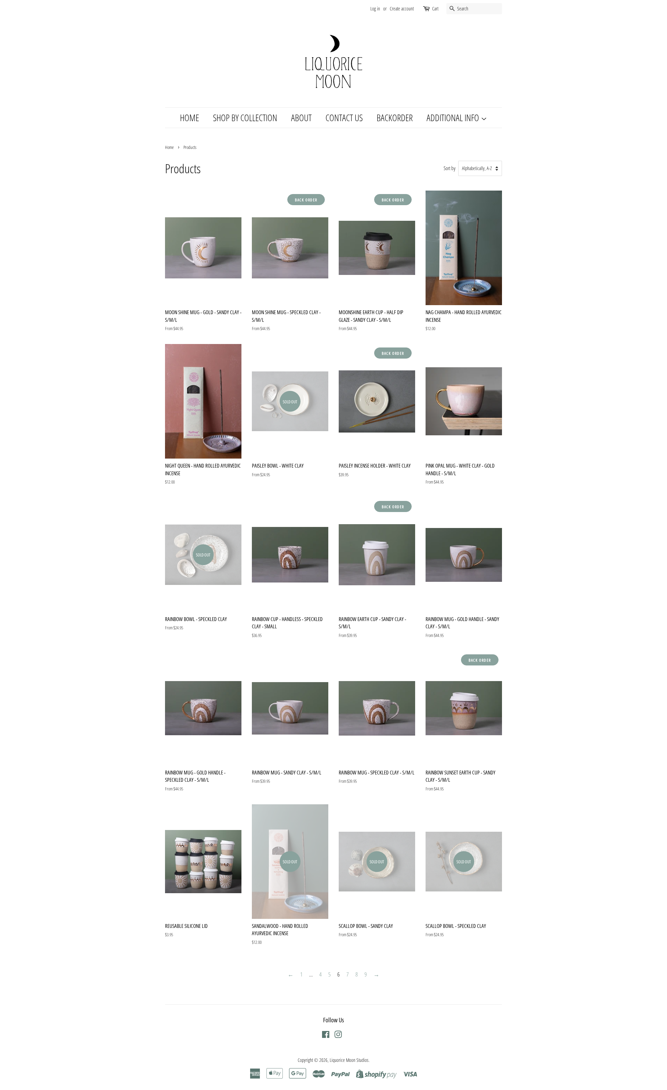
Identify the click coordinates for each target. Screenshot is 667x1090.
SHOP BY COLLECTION (245, 117)
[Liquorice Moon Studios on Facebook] (326, 1035)
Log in (375, 8)
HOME (189, 117)
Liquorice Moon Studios (349, 1060)
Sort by (449, 168)
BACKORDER (395, 117)
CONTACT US (344, 117)
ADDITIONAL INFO (454, 117)
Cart (435, 8)
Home (169, 147)
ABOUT (301, 117)
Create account (402, 8)
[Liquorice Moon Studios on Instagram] (338, 1035)
